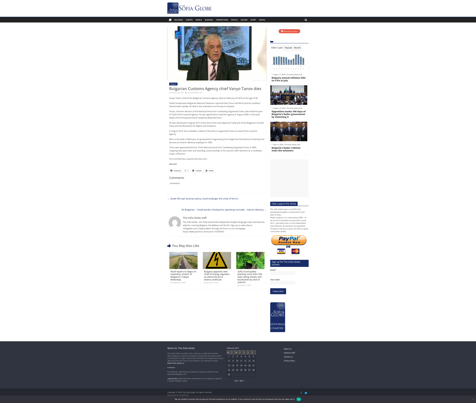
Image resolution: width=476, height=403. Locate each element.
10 (237, 361)
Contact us (288, 357)
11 (241, 361)
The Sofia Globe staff (194, 93)
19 (245, 365)
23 (233, 370)
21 (253, 365)
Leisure (244, 20)
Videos (262, 20)
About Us (287, 349)
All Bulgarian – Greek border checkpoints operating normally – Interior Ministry (224, 209)
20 (249, 365)
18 (241, 365)
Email (273, 270)
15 (229, 365)
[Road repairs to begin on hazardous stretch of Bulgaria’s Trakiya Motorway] (183, 253)
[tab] (277, 48)
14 (253, 361)
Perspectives (222, 20)
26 (245, 370)
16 (233, 365)
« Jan (236, 381)
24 (237, 370)
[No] (473, 399)
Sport (253, 20)
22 (229, 370)
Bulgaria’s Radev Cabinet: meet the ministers (286, 149)
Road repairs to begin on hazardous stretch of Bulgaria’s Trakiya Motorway (183, 275)
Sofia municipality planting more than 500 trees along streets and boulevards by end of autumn (250, 277)
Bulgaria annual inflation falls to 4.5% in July (289, 79)
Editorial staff (289, 353)
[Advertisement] (289, 178)
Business (209, 20)
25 (241, 370)
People (234, 20)
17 (237, 365)
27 (249, 370)
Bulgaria (178, 20)
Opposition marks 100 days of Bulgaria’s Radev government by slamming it (288, 114)
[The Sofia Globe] (170, 19)
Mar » (242, 381)
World (199, 20)
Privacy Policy (289, 361)
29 (229, 374)
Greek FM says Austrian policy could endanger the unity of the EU (202, 198)
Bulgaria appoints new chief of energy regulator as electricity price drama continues (217, 275)
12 (245, 361)
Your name (275, 279)
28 (253, 370)
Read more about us (175, 363)
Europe (189, 20)
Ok (299, 399)
